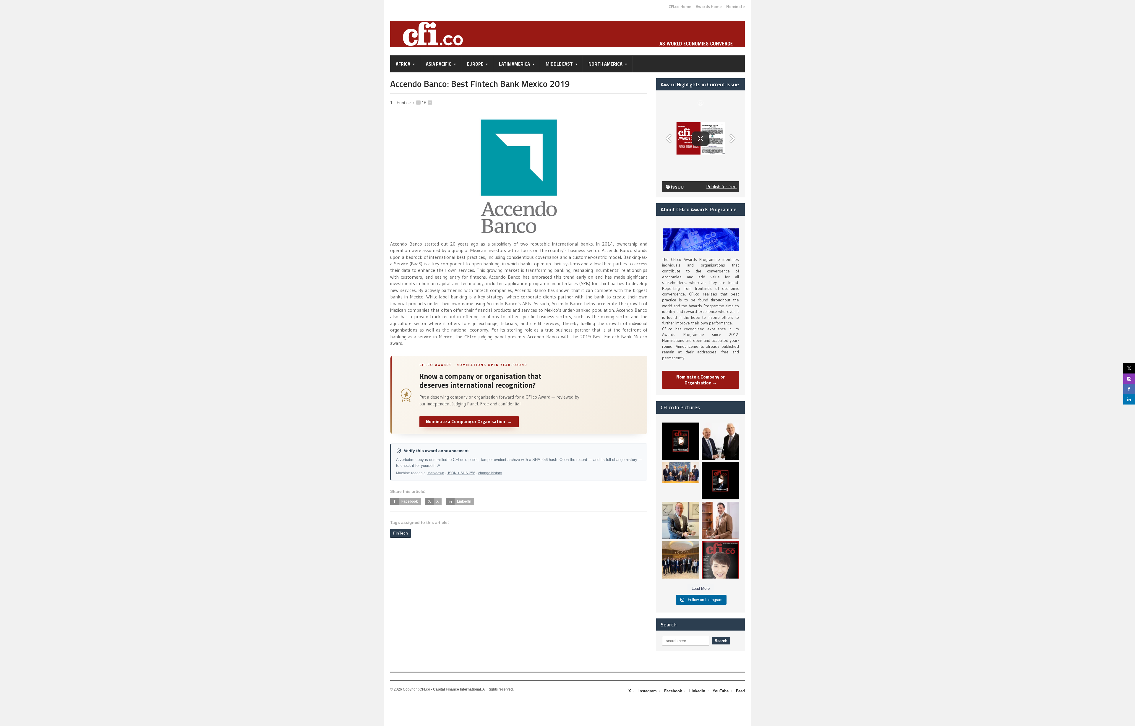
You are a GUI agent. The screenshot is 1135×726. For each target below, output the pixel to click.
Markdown (435, 473)
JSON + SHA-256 (461, 473)
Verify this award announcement (436, 451)
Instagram (647, 691)
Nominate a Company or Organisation (469, 421)
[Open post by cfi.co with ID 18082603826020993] (720, 520)
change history (490, 473)
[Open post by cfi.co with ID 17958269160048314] (720, 480)
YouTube (721, 691)
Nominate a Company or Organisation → (700, 379)
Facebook (673, 691)
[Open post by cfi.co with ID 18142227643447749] (680, 520)
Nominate (735, 6)
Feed (740, 691)
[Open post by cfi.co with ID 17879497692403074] (720, 441)
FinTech (400, 533)
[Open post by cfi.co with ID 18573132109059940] (680, 480)
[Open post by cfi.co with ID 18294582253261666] (680, 560)
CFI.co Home (680, 6)
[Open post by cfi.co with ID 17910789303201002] (680, 441)
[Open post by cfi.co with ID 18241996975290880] (720, 560)
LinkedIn (697, 691)
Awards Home (709, 6)
